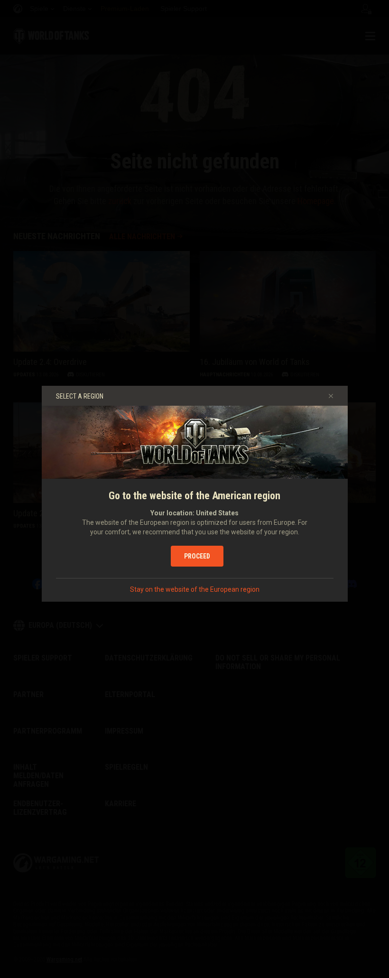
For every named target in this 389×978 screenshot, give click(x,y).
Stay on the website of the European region (194, 589)
